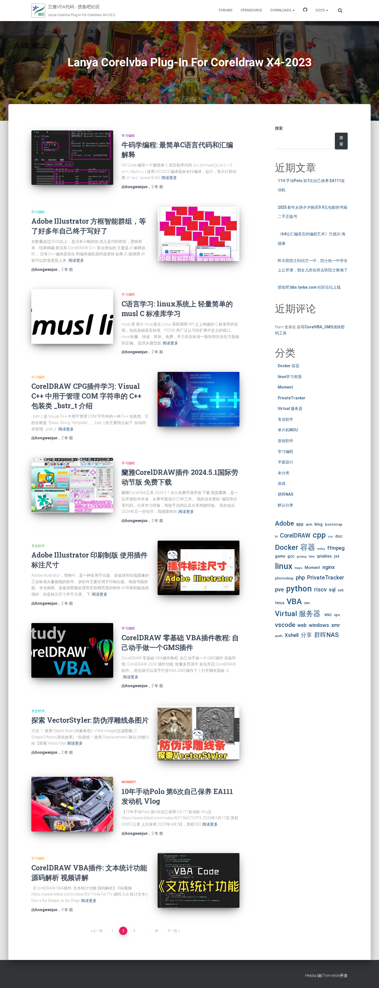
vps (337, 615)
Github (305, 10)
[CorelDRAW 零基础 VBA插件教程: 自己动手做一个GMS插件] (72, 650)
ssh (340, 590)
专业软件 (38, 546)
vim (307, 603)
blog (318, 524)
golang (302, 556)
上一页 (98, 931)
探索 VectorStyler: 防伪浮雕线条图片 (90, 720)
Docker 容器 (288, 366)
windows (319, 625)
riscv (320, 589)
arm (309, 524)
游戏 (281, 483)
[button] (293, 10)
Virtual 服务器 (290, 408)
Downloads (281, 10)
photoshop (284, 578)
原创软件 (285, 440)
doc (338, 536)
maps (298, 568)
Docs (320, 10)
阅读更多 (169, 177)
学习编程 (128, 136)
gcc (290, 556)
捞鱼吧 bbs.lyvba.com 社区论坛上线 (309, 287)
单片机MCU (288, 430)
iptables (324, 556)
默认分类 (285, 505)
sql (332, 590)
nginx (328, 567)
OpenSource (251, 10)
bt (276, 536)
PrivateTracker (291, 398)
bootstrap (333, 524)
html (312, 556)
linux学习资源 (290, 376)
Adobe (284, 523)
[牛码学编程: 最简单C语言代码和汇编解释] (72, 157)
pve (279, 589)
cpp (319, 535)
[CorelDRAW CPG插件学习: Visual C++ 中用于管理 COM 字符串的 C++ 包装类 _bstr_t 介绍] (198, 399)
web (302, 625)
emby (321, 549)
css (330, 536)
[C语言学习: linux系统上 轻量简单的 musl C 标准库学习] (72, 316)
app (300, 524)
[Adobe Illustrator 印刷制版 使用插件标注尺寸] (198, 568)
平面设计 (285, 462)
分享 (306, 635)
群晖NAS (285, 494)
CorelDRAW (295, 535)
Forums (225, 10)
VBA (294, 601)
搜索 (279, 128)
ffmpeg (336, 548)
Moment (129, 782)
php (300, 577)
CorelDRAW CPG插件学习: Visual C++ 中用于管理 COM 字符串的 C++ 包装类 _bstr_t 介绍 (86, 396)
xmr (335, 625)
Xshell (292, 635)
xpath (278, 636)
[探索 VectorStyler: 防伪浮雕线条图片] (198, 733)
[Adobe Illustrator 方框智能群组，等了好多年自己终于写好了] (198, 234)
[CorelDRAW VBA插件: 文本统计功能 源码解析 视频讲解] (198, 880)
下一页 (172, 931)
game (280, 556)
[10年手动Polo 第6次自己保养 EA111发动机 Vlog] (72, 804)
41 (157, 931)
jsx (336, 556)
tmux (279, 602)
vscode (285, 624)
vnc (328, 614)
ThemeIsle (331, 975)
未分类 (283, 473)
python (299, 588)
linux (283, 566)
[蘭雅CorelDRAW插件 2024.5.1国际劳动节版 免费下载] (72, 485)
